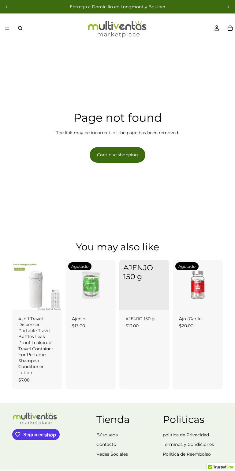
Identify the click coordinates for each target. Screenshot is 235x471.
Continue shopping (117, 155)
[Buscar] (20, 28)
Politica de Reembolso (187, 454)
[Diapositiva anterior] (6, 6)
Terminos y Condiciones (188, 444)
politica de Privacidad (186, 435)
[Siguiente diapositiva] (228, 6)
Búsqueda (107, 435)
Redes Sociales (112, 454)
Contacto (106, 444)
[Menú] (7, 28)
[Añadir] (159, 300)
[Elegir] (52, 300)
